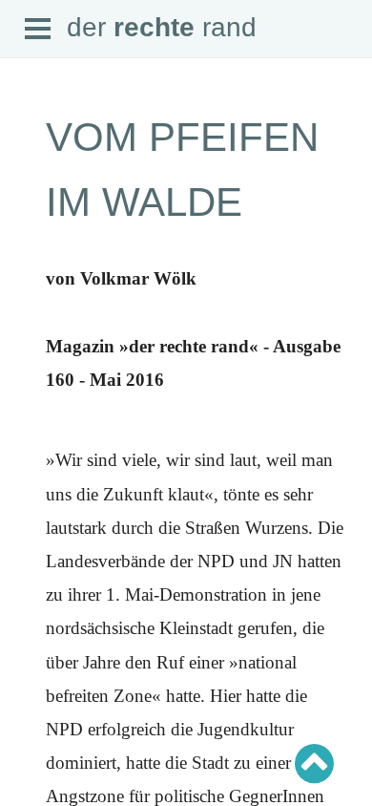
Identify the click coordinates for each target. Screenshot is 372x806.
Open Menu (38, 30)
